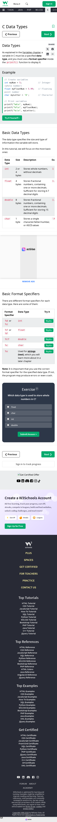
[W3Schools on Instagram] (35, 481)
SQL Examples (27, 702)
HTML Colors (27, 669)
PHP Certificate (28, 751)
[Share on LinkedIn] (48, 54)
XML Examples (27, 718)
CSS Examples (27, 694)
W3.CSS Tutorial (28, 619)
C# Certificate (28, 762)
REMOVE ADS (28, 281)
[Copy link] (52, 54)
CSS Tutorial (28, 606)
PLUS (28, 553)
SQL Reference (27, 655)
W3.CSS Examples (27, 707)
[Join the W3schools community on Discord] (27, 481)
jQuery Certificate (28, 754)
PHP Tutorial (28, 625)
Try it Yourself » (12, 117)
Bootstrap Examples (27, 710)
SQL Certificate (28, 746)
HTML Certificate (28, 735)
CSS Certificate (29, 738)
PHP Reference (27, 666)
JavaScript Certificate (28, 740)
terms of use (30, 806)
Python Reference (27, 658)
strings (31, 351)
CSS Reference (27, 650)
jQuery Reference (27, 677)
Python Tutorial (28, 617)
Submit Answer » (28, 434)
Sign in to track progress (28, 464)
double (14, 425)
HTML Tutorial (28, 603)
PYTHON (9, 10)
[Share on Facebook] (52, 49)
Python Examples (27, 705)
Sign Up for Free (15, 526)
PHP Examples (27, 713)
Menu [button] (16, 3)
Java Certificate (28, 757)
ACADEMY (28, 787)
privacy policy (28, 808)
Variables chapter (31, 52)
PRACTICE (29, 580)
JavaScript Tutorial (28, 608)
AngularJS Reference (27, 674)
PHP (29, 10)
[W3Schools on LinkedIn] (22, 481)
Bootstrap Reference (27, 663)
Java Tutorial (28, 628)
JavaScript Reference (27, 652)
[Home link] (5, 3)
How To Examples (27, 699)
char (13, 413)
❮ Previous (11, 34)
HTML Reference (27, 647)
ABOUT (32, 783)
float (13, 407)
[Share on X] (48, 49)
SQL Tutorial (28, 614)
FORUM (23, 783)
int (12, 419)
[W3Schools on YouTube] (18, 481)
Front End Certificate (28, 743)
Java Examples (27, 716)
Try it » (49, 320)
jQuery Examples (27, 721)
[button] (26, 3)
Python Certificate (28, 749)
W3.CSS (39, 10)
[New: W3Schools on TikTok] (39, 481)
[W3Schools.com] (28, 546)
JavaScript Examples (27, 696)
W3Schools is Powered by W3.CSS (35, 816)
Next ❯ (48, 34)
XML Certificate (28, 765)
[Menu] (3, 10)
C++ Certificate (28, 760)
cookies (39, 806)
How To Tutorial (28, 611)
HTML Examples (27, 691)
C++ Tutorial (28, 630)
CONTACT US (28, 587)
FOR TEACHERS (29, 573)
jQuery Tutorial (28, 633)
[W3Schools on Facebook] (31, 481)
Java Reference (27, 672)
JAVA (20, 10)
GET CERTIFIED (29, 566)
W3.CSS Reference (27, 661)
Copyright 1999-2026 (21, 813)
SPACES (28, 560)
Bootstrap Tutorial (28, 622)
